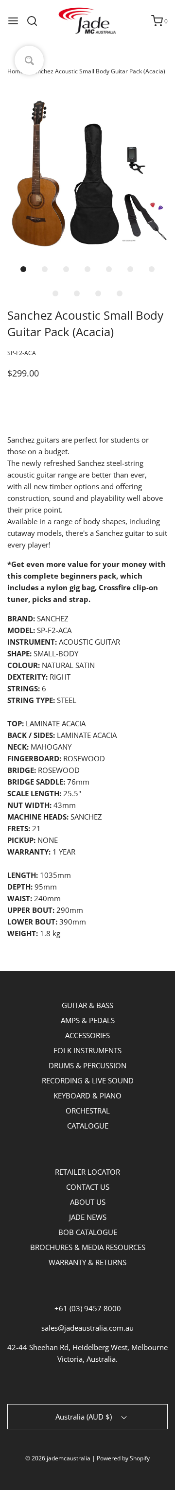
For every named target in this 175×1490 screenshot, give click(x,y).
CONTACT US (87, 1187)
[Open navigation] (13, 21)
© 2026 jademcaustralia (57, 1458)
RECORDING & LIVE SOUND (88, 1080)
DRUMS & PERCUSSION (87, 1065)
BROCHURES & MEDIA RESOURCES (87, 1247)
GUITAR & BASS (87, 1005)
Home (15, 71)
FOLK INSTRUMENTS (87, 1050)
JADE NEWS (87, 1217)
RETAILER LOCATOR (87, 1172)
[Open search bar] (35, 21)
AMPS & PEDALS (88, 1020)
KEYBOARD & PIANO (87, 1095)
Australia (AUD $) (84, 1416)
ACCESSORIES (87, 1035)
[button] (87, 171)
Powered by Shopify (123, 1458)
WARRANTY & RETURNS (87, 1262)
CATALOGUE (87, 1125)
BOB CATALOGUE (87, 1232)
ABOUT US (87, 1202)
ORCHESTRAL (88, 1110)
